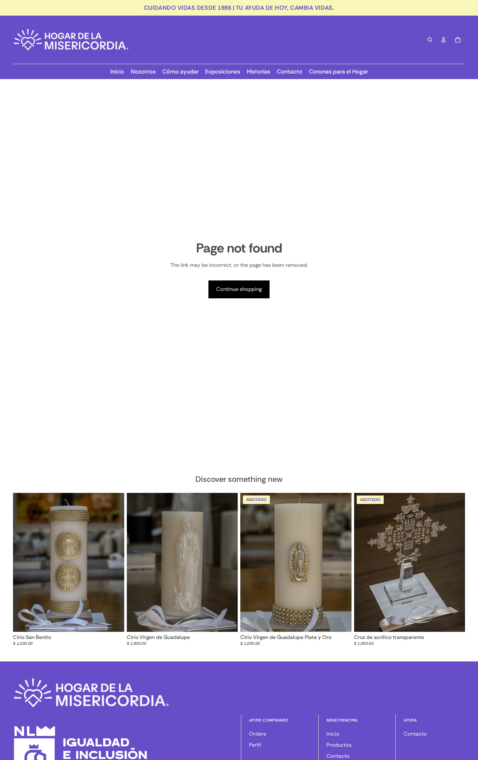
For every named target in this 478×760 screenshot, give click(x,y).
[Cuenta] (443, 40)
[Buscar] (430, 40)
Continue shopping (239, 289)
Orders (257, 733)
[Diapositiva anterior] (250, 562)
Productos (339, 744)
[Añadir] (114, 622)
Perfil (255, 744)
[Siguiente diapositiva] (342, 562)
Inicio (332, 733)
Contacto (338, 756)
